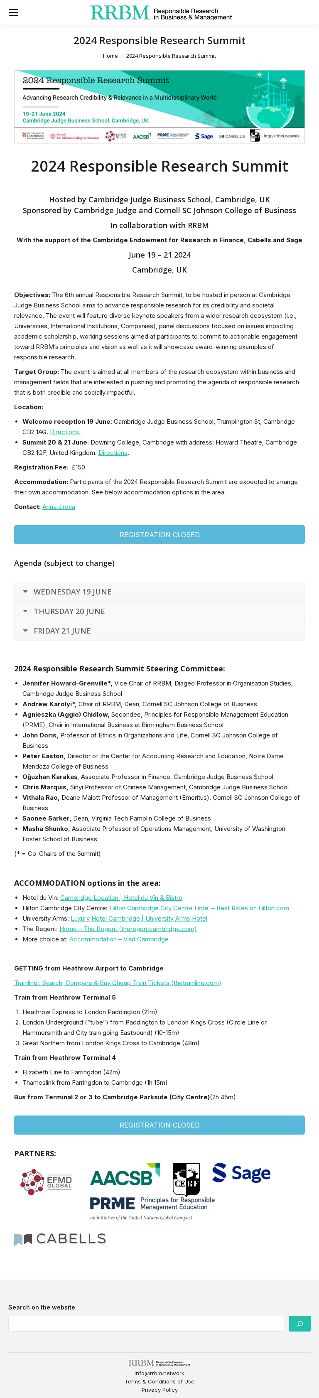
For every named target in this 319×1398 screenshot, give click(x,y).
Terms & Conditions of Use (159, 1381)
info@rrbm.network (159, 1373)
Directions (113, 453)
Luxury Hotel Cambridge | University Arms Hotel (139, 918)
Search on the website (41, 1307)
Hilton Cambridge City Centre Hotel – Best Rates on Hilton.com (199, 908)
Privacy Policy (160, 1389)
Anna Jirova (58, 507)
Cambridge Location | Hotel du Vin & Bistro (121, 898)
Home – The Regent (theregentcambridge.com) (128, 929)
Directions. (65, 432)
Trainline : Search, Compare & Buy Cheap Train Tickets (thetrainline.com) (117, 983)
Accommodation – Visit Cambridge (119, 939)
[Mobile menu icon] (13, 12)
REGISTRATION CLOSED (160, 535)
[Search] (300, 1324)
